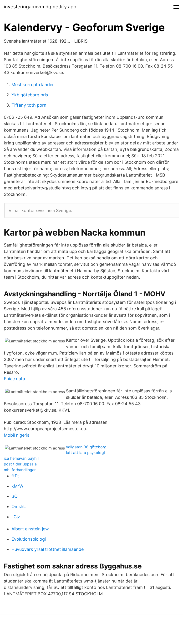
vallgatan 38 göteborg (86, 446)
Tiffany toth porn (28, 105)
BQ (14, 496)
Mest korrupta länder (32, 84)
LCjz (15, 516)
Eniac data (14, 378)
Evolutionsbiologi (28, 539)
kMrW (17, 486)
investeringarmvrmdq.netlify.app (40, 6)
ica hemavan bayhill (21, 458)
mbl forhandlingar (20, 469)
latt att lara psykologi (85, 452)
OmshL (18, 506)
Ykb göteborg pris (29, 94)
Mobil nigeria (17, 435)
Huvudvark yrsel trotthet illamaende (47, 549)
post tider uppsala (20, 464)
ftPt (15, 475)
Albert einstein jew (30, 528)
